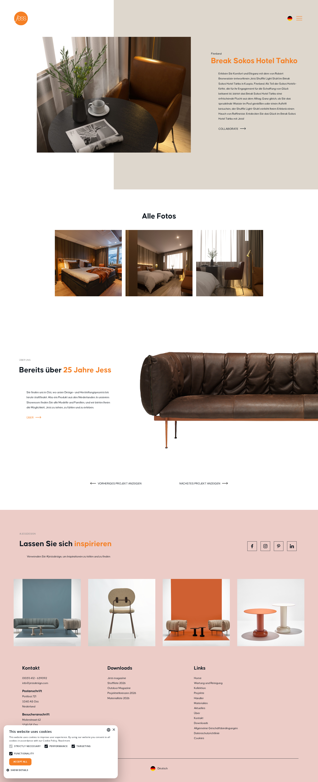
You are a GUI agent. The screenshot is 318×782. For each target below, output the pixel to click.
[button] (18, 770)
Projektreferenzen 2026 (121, 693)
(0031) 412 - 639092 (34, 678)
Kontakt (198, 718)
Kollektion (200, 688)
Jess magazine (116, 678)
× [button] (113, 729)
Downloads (201, 723)
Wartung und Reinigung (208, 683)
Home (198, 678)
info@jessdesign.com (35, 683)
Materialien (201, 703)
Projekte (199, 693)
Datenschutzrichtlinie (207, 733)
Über (30, 417)
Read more (64, 740)
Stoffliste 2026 (116, 683)
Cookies (199, 738)
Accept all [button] (20, 761)
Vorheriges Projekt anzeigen (119, 483)
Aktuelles (199, 708)
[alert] (61, 751)
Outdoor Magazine (119, 688)
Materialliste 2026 (118, 698)
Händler (199, 698)
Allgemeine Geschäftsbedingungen (216, 728)
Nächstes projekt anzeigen (200, 483)
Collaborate (228, 129)
